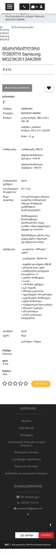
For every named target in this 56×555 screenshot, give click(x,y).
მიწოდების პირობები (26, 452)
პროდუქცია (26, 435)
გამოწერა (46, 535)
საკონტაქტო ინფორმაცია (26, 459)
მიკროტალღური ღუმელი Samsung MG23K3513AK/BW (25, 18)
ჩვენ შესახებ (26, 428)
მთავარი (26, 421)
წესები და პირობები (26, 466)
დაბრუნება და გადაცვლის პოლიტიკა (26, 473)
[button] (3, 102)
